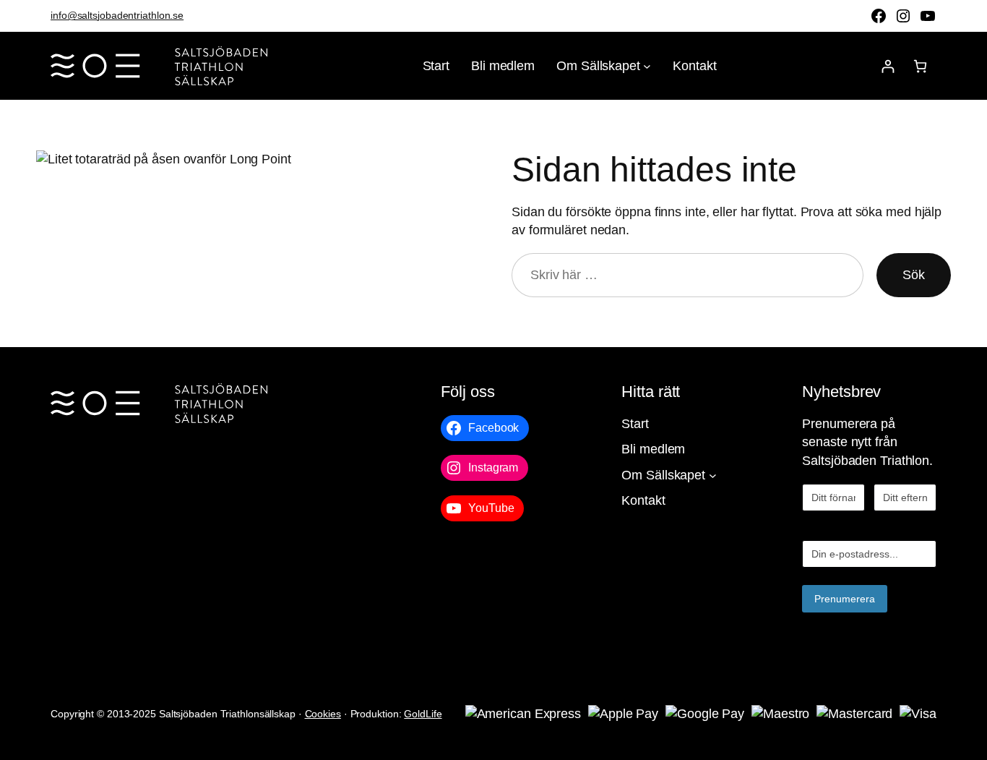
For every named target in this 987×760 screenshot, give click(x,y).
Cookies (323, 714)
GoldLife (422, 714)
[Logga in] (887, 66)
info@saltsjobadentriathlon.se (117, 15)
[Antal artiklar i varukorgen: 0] (920, 66)
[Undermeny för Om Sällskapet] (647, 66)
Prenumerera (844, 599)
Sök (913, 275)
